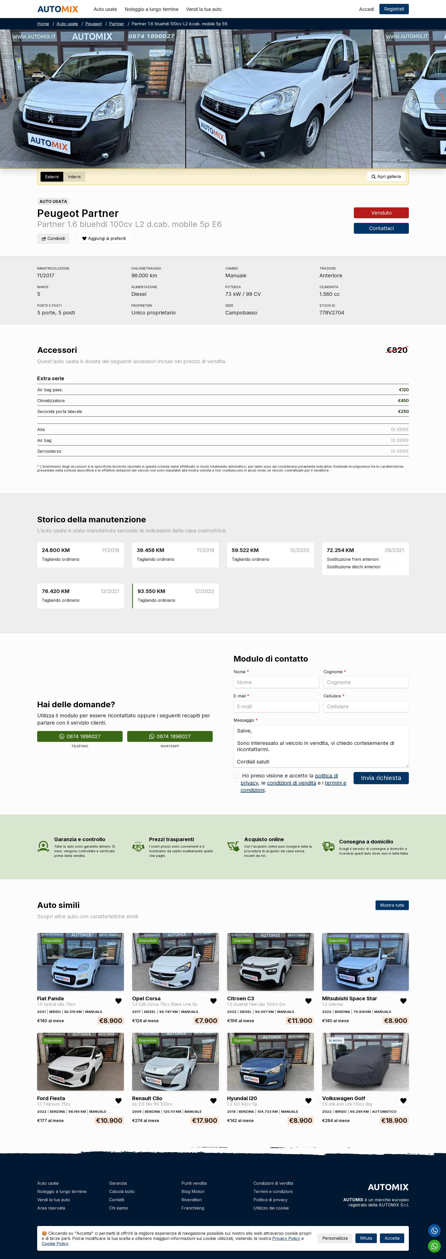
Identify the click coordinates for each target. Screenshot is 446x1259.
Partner (116, 23)
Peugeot (93, 23)
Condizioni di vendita (273, 1183)
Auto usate (105, 9)
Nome (241, 671)
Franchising (192, 1208)
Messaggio (246, 720)
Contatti (116, 1199)
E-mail (241, 695)
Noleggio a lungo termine (151, 9)
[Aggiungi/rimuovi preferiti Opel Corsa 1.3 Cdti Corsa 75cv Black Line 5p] (213, 1001)
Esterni (52, 176)
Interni (74, 176)
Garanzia (118, 1183)
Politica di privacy (270, 1199)
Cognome (335, 671)
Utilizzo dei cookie (271, 1208)
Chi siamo (118, 1208)
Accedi (366, 9)
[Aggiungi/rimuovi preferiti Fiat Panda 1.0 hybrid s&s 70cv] (118, 1001)
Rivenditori (191, 1199)
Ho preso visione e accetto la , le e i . (293, 783)
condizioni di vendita (291, 783)
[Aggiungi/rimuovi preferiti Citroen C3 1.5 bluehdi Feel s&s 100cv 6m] (308, 1001)
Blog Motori (192, 1191)
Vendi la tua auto (204, 9)
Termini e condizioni (272, 1191)
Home (43, 23)
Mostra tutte (392, 905)
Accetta (392, 1238)
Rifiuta (366, 1238)
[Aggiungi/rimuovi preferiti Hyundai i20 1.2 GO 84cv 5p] (308, 1101)
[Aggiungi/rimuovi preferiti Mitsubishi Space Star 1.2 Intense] (403, 1001)
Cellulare (334, 695)
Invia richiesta (381, 778)
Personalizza (335, 1238)
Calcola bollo (122, 1191)
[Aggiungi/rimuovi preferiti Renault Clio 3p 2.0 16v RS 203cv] (213, 1101)
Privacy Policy (286, 1238)
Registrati (394, 9)
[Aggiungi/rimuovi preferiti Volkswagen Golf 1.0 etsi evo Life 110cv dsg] (403, 1101)
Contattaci (381, 228)
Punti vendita (194, 1183)
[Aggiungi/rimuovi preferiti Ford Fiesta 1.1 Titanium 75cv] (118, 1101)
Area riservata (51, 1208)
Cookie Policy (55, 1243)
